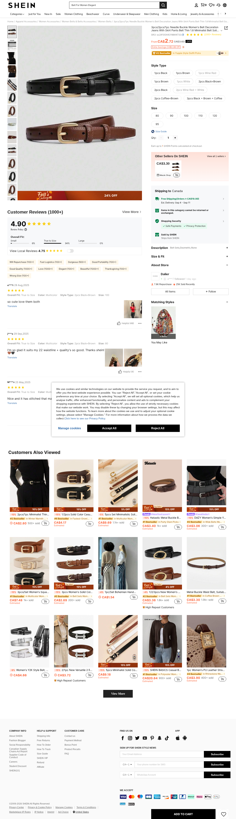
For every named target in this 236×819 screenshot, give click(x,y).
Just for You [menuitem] (34, 14)
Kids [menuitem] (165, 14)
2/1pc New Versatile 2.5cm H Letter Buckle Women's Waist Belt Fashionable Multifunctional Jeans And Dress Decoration (74, 670)
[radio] (161, 73)
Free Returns (43, 740)
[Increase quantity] (175, 138)
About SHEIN (15, 736)
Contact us (70, 736)
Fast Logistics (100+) (51, 262)
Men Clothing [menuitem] (151, 14)
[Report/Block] (140, 323)
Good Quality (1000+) (21, 268)
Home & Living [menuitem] (179, 14)
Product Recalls (72, 749)
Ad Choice (63, 812)
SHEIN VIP (42, 758)
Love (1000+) (45, 268)
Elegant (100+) (66, 268)
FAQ (67, 753)
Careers (13, 762)
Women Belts (104, 21)
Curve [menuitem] (106, 14)
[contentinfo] (175, 797)
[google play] (184, 739)
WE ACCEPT (126, 790)
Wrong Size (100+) (19, 275)
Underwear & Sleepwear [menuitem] (126, 14)
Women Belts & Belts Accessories (79, 21)
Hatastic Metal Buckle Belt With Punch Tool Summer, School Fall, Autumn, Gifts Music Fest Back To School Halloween (162, 517)
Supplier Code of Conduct (17, 756)
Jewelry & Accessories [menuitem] (202, 14)
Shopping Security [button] (171, 221)
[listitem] (168, 169)
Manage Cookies (64, 807)
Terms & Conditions (86, 807)
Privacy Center (16, 807)
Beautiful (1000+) (89, 268)
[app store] (177, 739)
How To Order (44, 745)
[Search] (163, 5)
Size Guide (42, 753)
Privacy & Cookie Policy (40, 807)
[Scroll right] (225, 13)
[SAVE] (224, 814)
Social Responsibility (19, 745)
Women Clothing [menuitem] (73, 14)
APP (177, 731)
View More (118, 693)
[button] (218, 5)
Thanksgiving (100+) (115, 268)
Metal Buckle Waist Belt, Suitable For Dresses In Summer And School (206, 592)
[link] (203, 5)
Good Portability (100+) (104, 262)
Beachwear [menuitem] (92, 14)
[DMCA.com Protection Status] (131, 804)
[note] (29, 509)
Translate (12, 306)
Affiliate (40, 767)
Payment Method (73, 740)
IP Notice (39, 812)
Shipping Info (43, 736)
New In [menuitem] (48, 14)
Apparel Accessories (26, 21)
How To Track (44, 749)
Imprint (50, 812)
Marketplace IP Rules (20, 812)
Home (10, 21)
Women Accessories (49, 21)
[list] (145, 738)
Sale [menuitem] (58, 14)
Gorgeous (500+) (77, 262)
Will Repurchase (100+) (22, 262)
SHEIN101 (14, 770)
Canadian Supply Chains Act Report (18, 750)
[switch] (70, 251)
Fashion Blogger (17, 740)
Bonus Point (71, 745)
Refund (40, 762)
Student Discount (17, 766)
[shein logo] (21, 5)
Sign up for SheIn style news (138, 748)
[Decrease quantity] (161, 138)
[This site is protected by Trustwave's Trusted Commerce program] (122, 804)
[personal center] (196, 5)
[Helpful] (119, 323)
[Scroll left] (221, 13)
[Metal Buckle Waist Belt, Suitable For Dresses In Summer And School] (206, 563)
